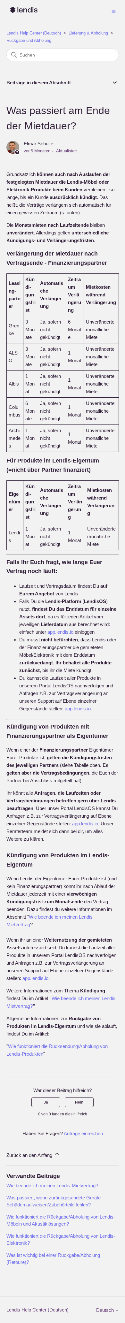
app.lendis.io (60, 632)
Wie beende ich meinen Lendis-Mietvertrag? (52, 1185)
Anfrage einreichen (83, 1133)
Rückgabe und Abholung (28, 40)
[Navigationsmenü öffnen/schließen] (114, 11)
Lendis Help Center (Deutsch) (33, 33)
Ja (46, 1102)
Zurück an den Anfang (30, 1155)
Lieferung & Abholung (88, 33)
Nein (79, 1102)
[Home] (23, 14)
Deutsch (105, 1310)
